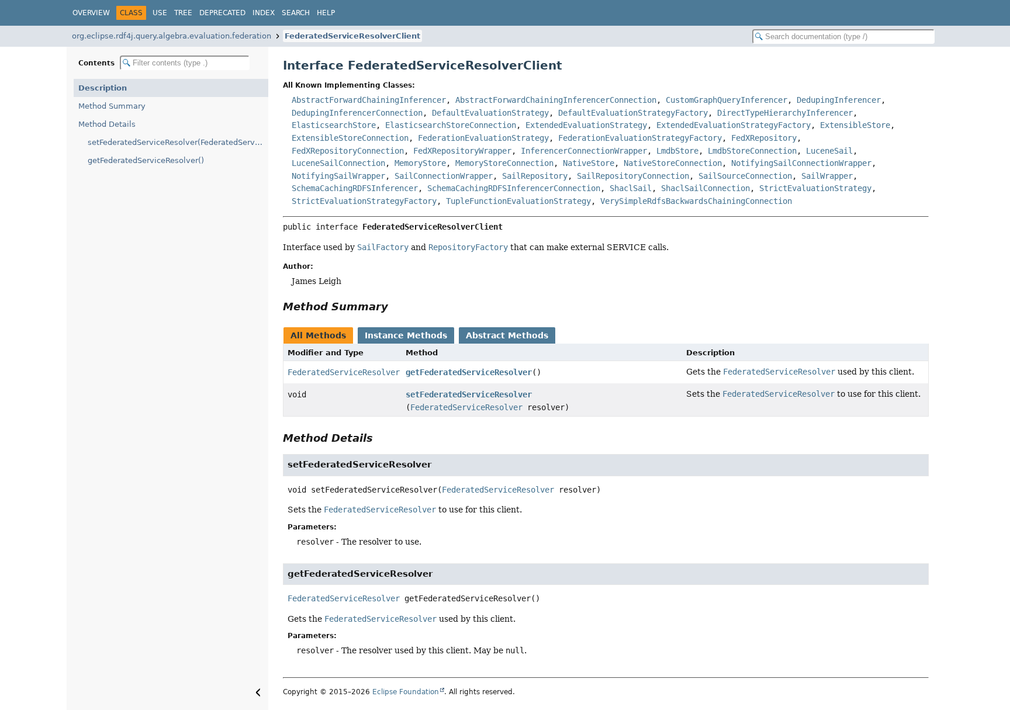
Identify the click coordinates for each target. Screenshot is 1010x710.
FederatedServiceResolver (344, 372)
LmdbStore (677, 150)
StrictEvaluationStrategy (815, 188)
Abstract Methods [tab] (507, 335)
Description (102, 88)
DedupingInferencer (839, 100)
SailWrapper (827, 176)
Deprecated (222, 13)
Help (326, 13)
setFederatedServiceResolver (469, 394)
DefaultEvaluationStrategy (490, 112)
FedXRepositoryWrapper (462, 150)
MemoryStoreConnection (504, 163)
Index (263, 13)
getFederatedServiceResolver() (146, 160)
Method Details (107, 124)
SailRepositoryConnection (633, 176)
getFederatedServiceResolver (469, 372)
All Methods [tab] (318, 335)
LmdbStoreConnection (752, 150)
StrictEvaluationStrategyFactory (364, 201)
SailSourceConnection (745, 176)
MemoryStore (420, 163)
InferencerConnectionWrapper (584, 150)
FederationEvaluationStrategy (483, 138)
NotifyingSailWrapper (338, 176)
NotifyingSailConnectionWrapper (801, 163)
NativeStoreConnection (673, 163)
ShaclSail (631, 188)
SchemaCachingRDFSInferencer (355, 188)
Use (160, 13)
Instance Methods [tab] (406, 335)
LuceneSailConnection (338, 163)
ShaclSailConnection (705, 188)
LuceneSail (829, 150)
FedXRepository (764, 138)
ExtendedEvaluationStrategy (586, 125)
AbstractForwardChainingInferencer (369, 100)
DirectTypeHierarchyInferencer (785, 112)
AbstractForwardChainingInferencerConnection (555, 100)
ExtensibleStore (855, 125)
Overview (91, 13)
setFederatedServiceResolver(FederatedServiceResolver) (178, 142)
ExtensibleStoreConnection (350, 138)
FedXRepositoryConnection (348, 150)
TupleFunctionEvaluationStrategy (518, 201)
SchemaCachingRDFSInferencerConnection (513, 188)
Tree (183, 13)
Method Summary (112, 106)
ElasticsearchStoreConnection (450, 125)
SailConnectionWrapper (444, 176)
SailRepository (535, 176)
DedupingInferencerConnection (357, 112)
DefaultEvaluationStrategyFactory (633, 112)
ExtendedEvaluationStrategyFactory (733, 125)
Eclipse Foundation (405, 692)
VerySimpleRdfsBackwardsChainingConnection (696, 201)
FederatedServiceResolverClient (352, 36)
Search (296, 13)
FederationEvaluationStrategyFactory (640, 138)
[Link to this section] (396, 306)
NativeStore (588, 163)
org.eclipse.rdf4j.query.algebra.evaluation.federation (171, 36)
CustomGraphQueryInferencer (726, 100)
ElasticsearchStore (334, 125)
